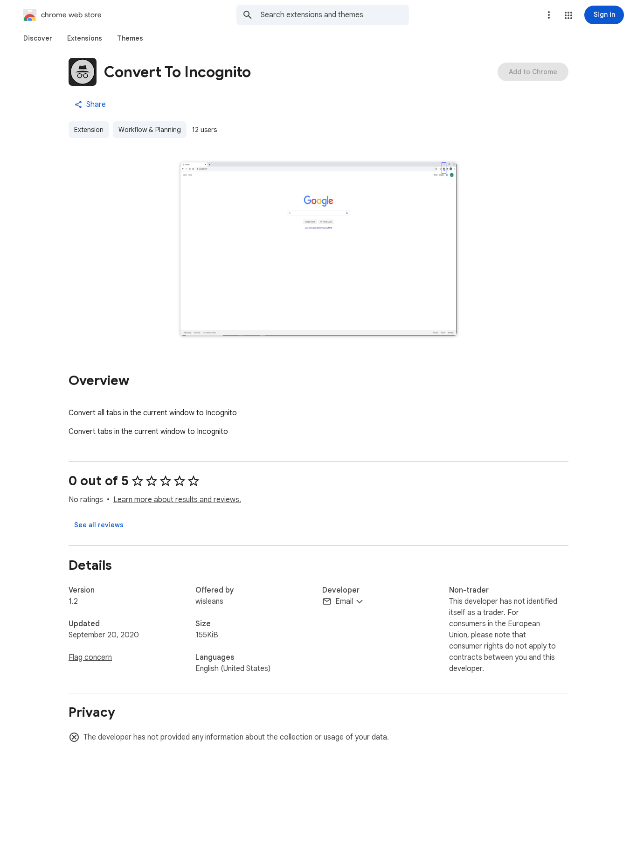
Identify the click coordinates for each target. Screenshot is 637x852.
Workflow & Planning (149, 130)
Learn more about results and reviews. (177, 499)
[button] (568, 15)
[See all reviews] (99, 525)
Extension (89, 130)
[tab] (38, 38)
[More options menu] (549, 15)
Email (344, 601)
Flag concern (90, 657)
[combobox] (335, 15)
